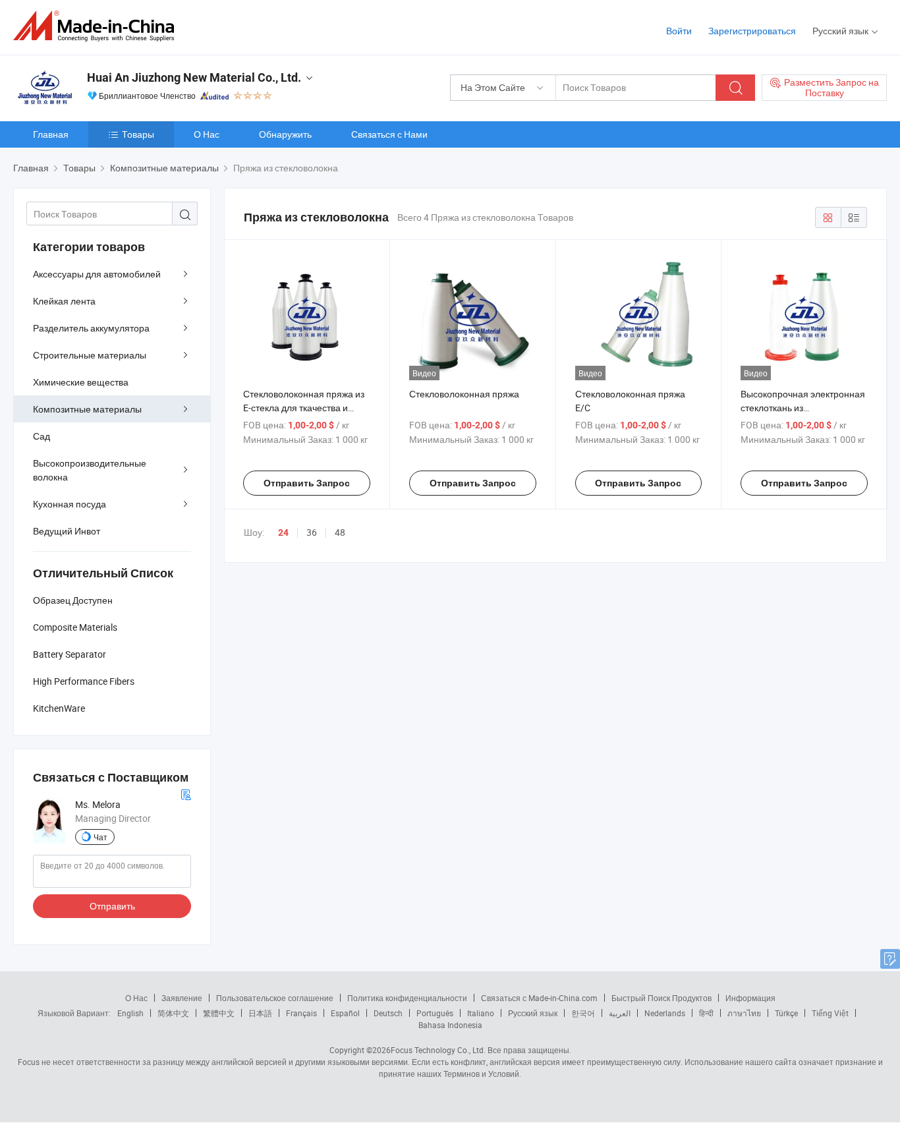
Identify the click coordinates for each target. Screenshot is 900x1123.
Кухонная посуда (69, 504)
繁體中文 (219, 1013)
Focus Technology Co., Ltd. (438, 1050)
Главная (51, 134)
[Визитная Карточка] (186, 793)
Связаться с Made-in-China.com (539, 998)
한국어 (583, 1013)
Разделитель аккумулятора (91, 328)
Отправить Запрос (307, 483)
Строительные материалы (89, 355)
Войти (679, 30)
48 (340, 532)
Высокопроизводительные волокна (89, 470)
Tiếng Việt (830, 1013)
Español (345, 1013)
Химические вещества (80, 382)
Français (301, 1013)
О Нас (206, 134)
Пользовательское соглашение (274, 998)
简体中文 (173, 1013)
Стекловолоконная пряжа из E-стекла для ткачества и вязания (303, 408)
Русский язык (532, 1013)
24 (283, 532)
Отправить (112, 906)
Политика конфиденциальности (407, 998)
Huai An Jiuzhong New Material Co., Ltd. (194, 77)
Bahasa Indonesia (450, 1025)
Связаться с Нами (389, 134)
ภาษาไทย (744, 1013)
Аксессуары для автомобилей (97, 274)
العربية (620, 1013)
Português (434, 1013)
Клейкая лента (64, 301)
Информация (750, 998)
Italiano (480, 1013)
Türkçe (786, 1013)
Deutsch (388, 1013)
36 (311, 532)
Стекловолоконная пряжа (464, 394)
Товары (138, 134)
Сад (41, 436)
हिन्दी (706, 1013)
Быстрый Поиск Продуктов (661, 998)
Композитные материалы (87, 409)
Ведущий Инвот (66, 531)
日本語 (260, 1013)
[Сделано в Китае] (98, 26)
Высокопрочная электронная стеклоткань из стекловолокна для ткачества (803, 408)
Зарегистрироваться (752, 30)
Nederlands (664, 1013)
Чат (100, 837)
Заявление (181, 998)
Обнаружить (285, 134)
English (130, 1013)
